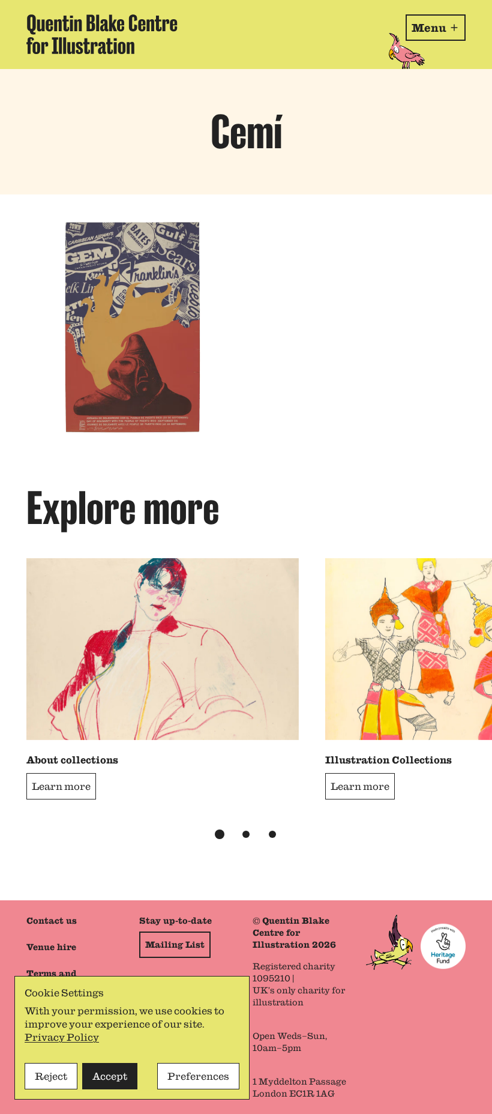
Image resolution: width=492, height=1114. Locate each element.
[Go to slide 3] (272, 834)
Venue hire (51, 947)
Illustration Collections (388, 759)
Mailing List (175, 945)
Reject (51, 1076)
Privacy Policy (62, 1037)
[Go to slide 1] (219, 834)
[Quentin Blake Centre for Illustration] (102, 34)
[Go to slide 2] (246, 834)
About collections (72, 759)
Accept (109, 1076)
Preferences (198, 1076)
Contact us (51, 921)
